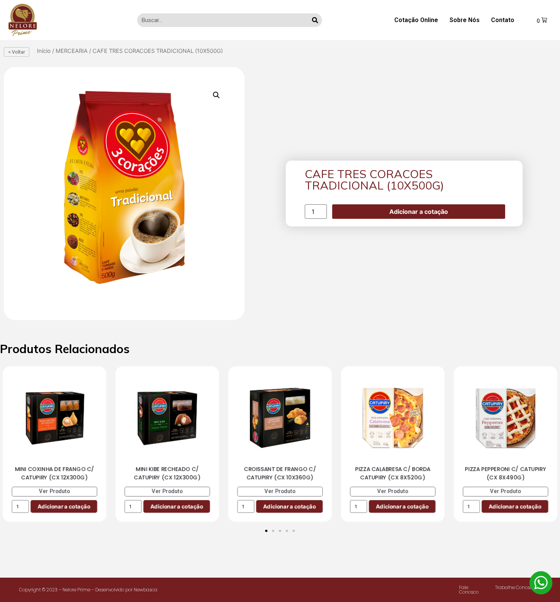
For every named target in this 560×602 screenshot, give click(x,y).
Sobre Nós (465, 20)
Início (44, 51)
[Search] (315, 20)
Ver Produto (54, 491)
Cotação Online (416, 20)
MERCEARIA (72, 51)
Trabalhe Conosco (515, 587)
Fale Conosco (468, 589)
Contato (502, 20)
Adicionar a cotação (418, 211)
